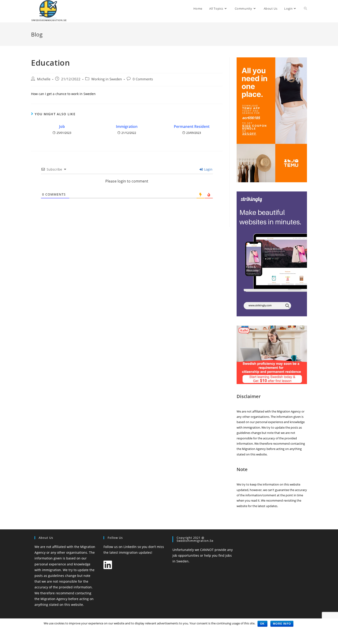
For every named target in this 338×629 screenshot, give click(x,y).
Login (207, 169)
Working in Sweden (106, 79)
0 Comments (143, 79)
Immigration (126, 126)
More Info (282, 623)
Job (62, 126)
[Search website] (305, 8)
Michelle (43, 79)
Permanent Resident (191, 126)
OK (262, 623)
